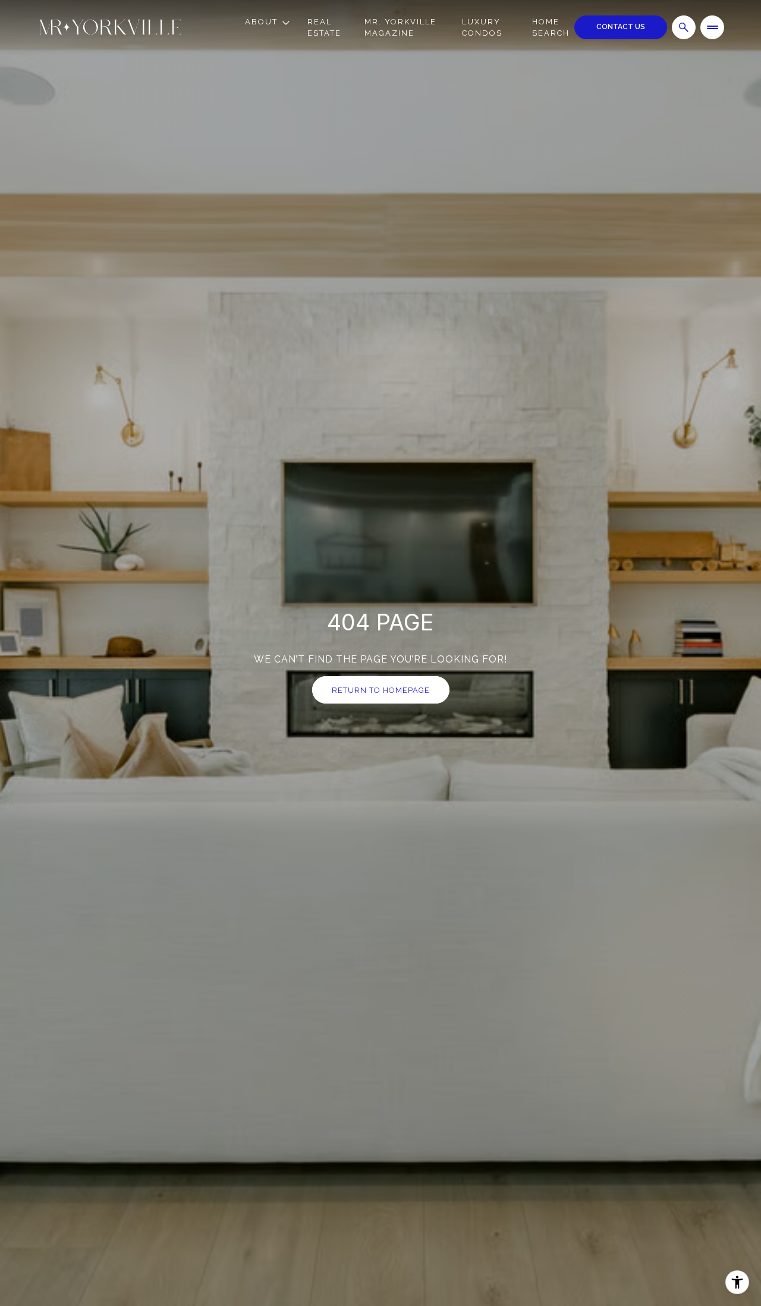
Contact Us (620, 27)
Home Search (551, 27)
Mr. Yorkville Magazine (400, 27)
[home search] (684, 27)
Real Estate (324, 27)
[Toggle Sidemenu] (712, 27)
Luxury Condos (482, 27)
